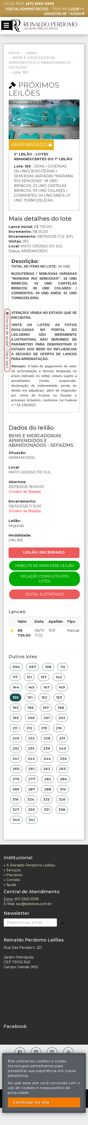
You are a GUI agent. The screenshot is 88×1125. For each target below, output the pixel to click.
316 (15, 799)
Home (14, 53)
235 (31, 748)
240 (62, 748)
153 (59, 697)
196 (30, 707)
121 (29, 677)
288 (47, 789)
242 (31, 758)
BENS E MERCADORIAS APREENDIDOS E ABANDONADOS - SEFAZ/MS (41, 63)
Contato (13, 880)
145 (31, 687)
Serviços (13, 870)
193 (15, 707)
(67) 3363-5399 (26, 899)
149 (61, 687)
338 (61, 809)
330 (31, 809)
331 (47, 809)
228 (47, 738)
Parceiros (14, 875)
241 (15, 758)
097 (32, 667)
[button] (14, 119)
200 (31, 718)
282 (47, 779)
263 (62, 769)
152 (44, 697)
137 (44, 677)
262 (46, 769)
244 (47, 758)
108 (48, 667)
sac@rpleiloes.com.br (34, 904)
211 (15, 728)
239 (46, 748)
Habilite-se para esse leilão (44, 565)
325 (46, 799)
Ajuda (76, 13)
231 (62, 738)
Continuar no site (31, 1102)
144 (15, 687)
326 (62, 799)
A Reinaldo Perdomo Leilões (30, 865)
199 (15, 718)
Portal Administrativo (27, 8)
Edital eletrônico (44, 594)
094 (16, 667)
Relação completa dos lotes (45, 578)
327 (15, 809)
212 (29, 728)
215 (44, 728)
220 (15, 738)
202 (61, 718)
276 (16, 779)
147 (46, 687)
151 (30, 697)
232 (15, 748)
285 (15, 789)
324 (30, 799)
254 (63, 758)
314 (63, 789)
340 (16, 820)
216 (59, 728)
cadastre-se (55, 13)
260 (16, 769)
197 (46, 707)
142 (58, 677)
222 (31, 738)
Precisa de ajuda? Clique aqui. (7, 342)
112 (62, 667)
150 (15, 697)
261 (31, 769)
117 (15, 677)
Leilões (31, 53)
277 (31, 779)
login (73, 8)
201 (47, 718)
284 (63, 779)
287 (31, 789)
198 (61, 707)
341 (32, 820)
